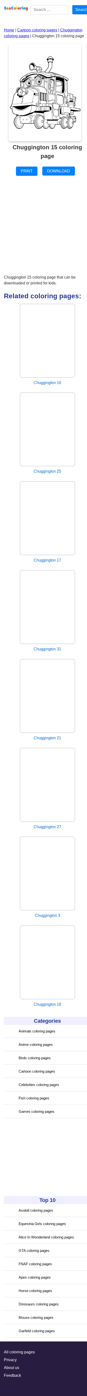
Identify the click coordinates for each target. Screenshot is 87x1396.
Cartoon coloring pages (37, 1071)
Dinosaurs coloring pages (39, 1304)
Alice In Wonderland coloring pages (46, 1237)
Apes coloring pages (35, 1277)
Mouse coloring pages (36, 1317)
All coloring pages (19, 1352)
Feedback (12, 1375)
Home (9, 30)
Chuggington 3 (47, 915)
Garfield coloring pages (37, 1331)
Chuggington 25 (47, 471)
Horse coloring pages (35, 1291)
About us (11, 1368)
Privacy (10, 1360)
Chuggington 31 (47, 649)
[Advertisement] (40, 1157)
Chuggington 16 (47, 383)
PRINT (27, 171)
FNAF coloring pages (35, 1264)
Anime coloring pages (36, 1044)
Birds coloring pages (35, 1058)
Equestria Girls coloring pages (42, 1224)
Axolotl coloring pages (36, 1210)
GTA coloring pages (34, 1250)
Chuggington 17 (47, 560)
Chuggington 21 (47, 738)
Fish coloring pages (34, 1098)
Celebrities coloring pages (39, 1085)
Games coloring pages (36, 1111)
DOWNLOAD (58, 171)
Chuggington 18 (47, 1004)
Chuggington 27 (47, 827)
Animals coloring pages (37, 1031)
